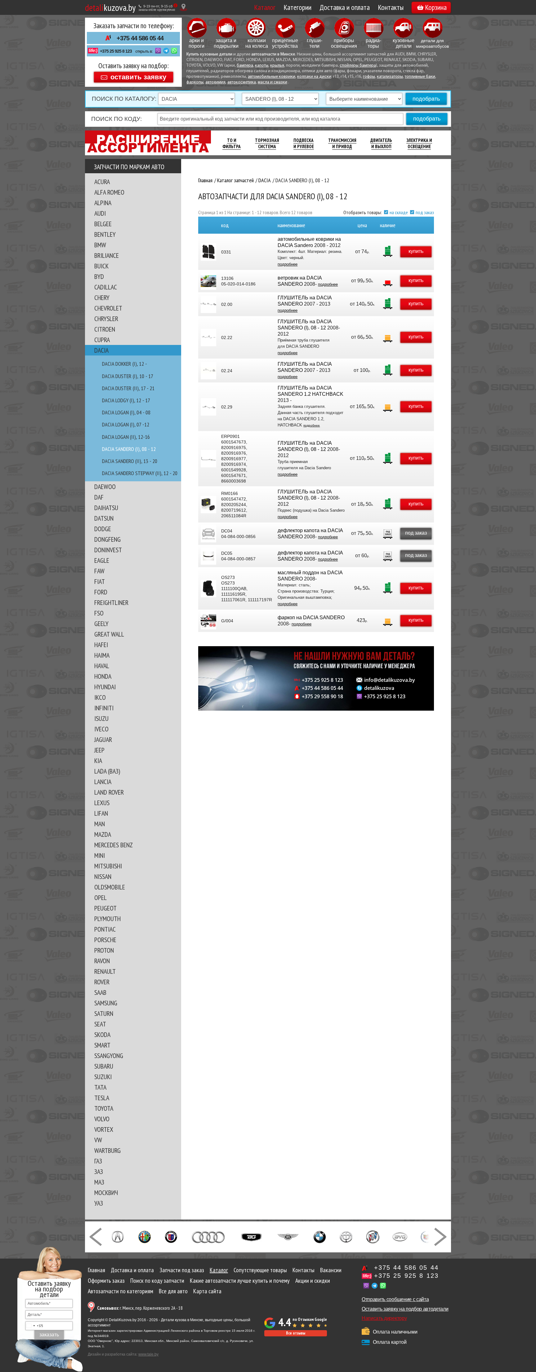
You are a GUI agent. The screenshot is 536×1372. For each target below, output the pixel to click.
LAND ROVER (109, 792)
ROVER (101, 981)
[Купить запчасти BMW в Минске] (319, 1236)
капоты (261, 65)
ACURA (102, 181)
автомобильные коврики (271, 76)
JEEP (99, 750)
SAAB (100, 992)
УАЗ (98, 1203)
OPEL (100, 897)
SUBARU (103, 1066)
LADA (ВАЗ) (107, 771)
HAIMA (101, 655)
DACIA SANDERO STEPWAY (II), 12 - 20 (139, 473)
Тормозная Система (267, 143)
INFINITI (104, 708)
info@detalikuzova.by (389, 680)
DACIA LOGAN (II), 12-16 (126, 436)
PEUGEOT (105, 908)
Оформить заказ (106, 1281)
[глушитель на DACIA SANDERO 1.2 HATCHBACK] (208, 407)
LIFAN (101, 813)
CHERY (101, 297)
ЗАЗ (98, 1171)
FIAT (99, 581)
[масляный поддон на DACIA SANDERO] (208, 588)
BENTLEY (105, 234)
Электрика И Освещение (419, 143)
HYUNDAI (105, 686)
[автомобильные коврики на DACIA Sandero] (208, 252)
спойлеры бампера (358, 65)
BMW (100, 244)
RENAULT (105, 971)
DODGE (102, 528)
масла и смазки (272, 82)
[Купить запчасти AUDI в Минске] (208, 1236)
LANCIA (102, 781)
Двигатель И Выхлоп (381, 143)
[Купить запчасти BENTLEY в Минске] (288, 1236)
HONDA (102, 676)
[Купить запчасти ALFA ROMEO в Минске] (145, 1236)
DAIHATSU (106, 507)
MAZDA (102, 834)
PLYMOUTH (107, 918)
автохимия (215, 82)
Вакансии (331, 1270)
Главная (96, 1270)
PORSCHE (105, 939)
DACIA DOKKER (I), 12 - (124, 363)
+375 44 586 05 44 (140, 38)
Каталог (264, 7)
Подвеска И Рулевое (303, 143)
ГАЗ (98, 1161)
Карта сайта (207, 1291)
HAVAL (101, 665)
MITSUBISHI (108, 866)
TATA (100, 1087)
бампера (245, 65)
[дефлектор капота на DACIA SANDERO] (208, 533)
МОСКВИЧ (106, 1192)
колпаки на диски (314, 76)
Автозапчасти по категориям (120, 1291)
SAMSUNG (105, 1003)
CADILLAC (105, 287)
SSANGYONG (108, 1055)
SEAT (100, 1024)
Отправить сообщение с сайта (395, 1299)
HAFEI (101, 644)
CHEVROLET (108, 308)
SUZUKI (103, 1076)
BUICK (101, 266)
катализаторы (390, 76)
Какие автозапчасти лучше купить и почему (240, 1281)
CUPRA (102, 339)
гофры (369, 76)
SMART (102, 1045)
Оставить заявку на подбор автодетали (405, 1309)
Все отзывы (295, 1333)
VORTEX (103, 1129)
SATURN (103, 1013)
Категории (297, 7)
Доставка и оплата (344, 7)
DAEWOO (105, 486)
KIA (98, 760)
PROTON (104, 950)
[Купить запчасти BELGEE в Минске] (251, 1236)
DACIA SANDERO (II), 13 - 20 (129, 461)
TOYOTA (103, 1108)
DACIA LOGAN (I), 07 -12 (125, 424)
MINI (99, 855)
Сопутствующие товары (260, 1270)
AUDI (100, 213)
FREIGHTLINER (111, 602)
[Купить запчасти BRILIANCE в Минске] (346, 1236)
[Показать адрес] (183, 7)
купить (416, 251)
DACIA (101, 350)
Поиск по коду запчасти (157, 1281)
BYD (99, 276)
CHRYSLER (106, 318)
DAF (99, 497)
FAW (99, 571)
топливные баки (420, 76)
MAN (99, 823)
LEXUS (101, 802)
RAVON (102, 960)
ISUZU (101, 718)
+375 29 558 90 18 (322, 696)
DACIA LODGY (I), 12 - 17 (126, 400)
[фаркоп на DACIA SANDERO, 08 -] (208, 620)
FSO (99, 613)
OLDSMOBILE (109, 887)
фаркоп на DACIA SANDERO (311, 617)
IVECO (101, 729)
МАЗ (99, 1182)
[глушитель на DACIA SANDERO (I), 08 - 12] (208, 337)
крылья (277, 65)
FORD (100, 592)
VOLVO (101, 1118)
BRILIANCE (106, 255)
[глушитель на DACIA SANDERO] (208, 304)
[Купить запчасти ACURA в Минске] (117, 1236)
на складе (399, 212)
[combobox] (34, 1326)
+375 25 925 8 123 (116, 51)
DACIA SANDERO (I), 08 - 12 (129, 448)
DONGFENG (107, 539)
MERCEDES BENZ (113, 844)
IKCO (100, 697)
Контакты (391, 7)
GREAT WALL (109, 634)
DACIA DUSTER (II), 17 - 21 (128, 388)
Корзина (436, 7)
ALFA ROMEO (109, 192)
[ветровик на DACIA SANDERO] (208, 281)
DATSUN (104, 518)
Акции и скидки (312, 1281)
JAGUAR (103, 739)
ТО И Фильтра (231, 143)
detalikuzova (379, 688)
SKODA (102, 1034)
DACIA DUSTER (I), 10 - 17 (127, 376)
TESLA (101, 1097)
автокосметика (241, 82)
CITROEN (104, 329)
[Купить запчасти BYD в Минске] (400, 1236)
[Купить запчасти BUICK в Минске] (373, 1236)
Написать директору (384, 1318)
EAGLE (101, 560)
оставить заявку (138, 77)
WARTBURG (107, 1150)
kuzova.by (110, 7)
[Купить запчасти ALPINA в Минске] (171, 1236)
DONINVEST (108, 549)
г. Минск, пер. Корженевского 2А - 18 (140, 1308)
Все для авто (173, 1291)
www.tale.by (148, 1354)
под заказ (425, 212)
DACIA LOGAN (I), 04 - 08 (126, 412)
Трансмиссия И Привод (342, 143)
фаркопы (194, 82)
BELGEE (103, 223)
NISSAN (102, 876)
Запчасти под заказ (181, 1270)
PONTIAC (105, 929)
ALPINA (102, 202)
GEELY (101, 623)
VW (98, 1140)
